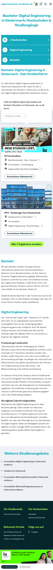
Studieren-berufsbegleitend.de (14, 539)
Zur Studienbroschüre (9, 567)
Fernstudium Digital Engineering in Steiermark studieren (25, 463)
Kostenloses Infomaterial (19, 176)
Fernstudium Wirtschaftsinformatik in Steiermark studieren (26, 478)
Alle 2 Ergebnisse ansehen (26, 244)
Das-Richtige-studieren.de (12, 532)
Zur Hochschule (25, 567)
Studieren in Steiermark (14, 471)
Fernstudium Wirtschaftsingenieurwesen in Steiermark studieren (23, 488)
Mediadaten (32, 514)
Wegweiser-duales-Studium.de (14, 535)
